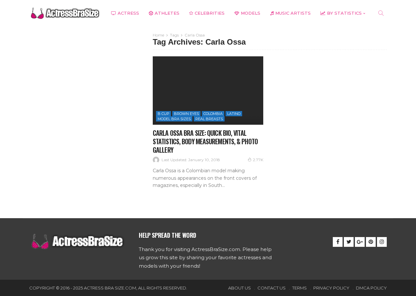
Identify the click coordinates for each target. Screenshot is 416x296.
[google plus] (360, 242)
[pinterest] (371, 242)
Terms (299, 287)
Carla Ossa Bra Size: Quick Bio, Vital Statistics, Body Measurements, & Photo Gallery (205, 141)
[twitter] (349, 242)
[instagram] (382, 242)
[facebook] (338, 242)
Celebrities (210, 13)
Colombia (213, 113)
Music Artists (293, 13)
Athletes (167, 13)
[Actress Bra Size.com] (65, 13)
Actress (128, 13)
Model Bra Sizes (174, 119)
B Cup (163, 113)
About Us (239, 287)
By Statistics (344, 13)
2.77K (258, 159)
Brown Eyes (186, 113)
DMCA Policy (371, 287)
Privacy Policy (331, 287)
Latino (233, 113)
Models (250, 13)
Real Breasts (209, 119)
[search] (381, 13)
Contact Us (271, 287)
